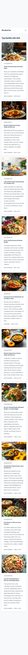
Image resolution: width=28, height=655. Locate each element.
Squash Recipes (8, 122)
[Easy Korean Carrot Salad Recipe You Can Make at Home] (14, 282)
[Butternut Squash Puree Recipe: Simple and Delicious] (14, 338)
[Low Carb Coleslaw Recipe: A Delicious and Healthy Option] (14, 564)
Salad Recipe (7, 293)
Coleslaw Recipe (8, 63)
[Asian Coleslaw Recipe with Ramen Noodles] (14, 225)
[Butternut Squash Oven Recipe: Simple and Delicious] (14, 110)
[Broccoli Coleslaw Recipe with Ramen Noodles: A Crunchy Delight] (14, 392)
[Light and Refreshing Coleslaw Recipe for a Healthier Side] (14, 167)
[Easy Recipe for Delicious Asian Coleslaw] (14, 507)
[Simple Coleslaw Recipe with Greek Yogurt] (14, 51)
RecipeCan (6, 30)
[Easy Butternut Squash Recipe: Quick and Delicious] (14, 451)
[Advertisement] (14, 14)
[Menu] (25, 30)
